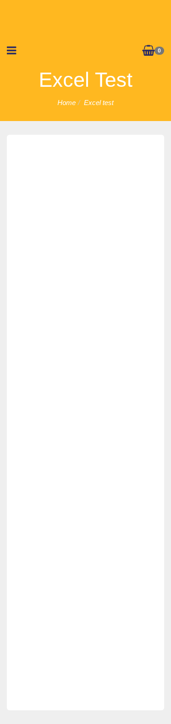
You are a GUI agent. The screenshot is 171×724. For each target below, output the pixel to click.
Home (66, 102)
